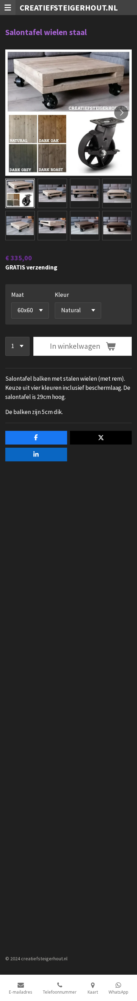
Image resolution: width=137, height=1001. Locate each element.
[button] (20, 193)
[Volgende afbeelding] (121, 113)
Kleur (62, 295)
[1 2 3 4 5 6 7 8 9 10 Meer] (17, 346)
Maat (17, 295)
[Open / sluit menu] (7, 7)
